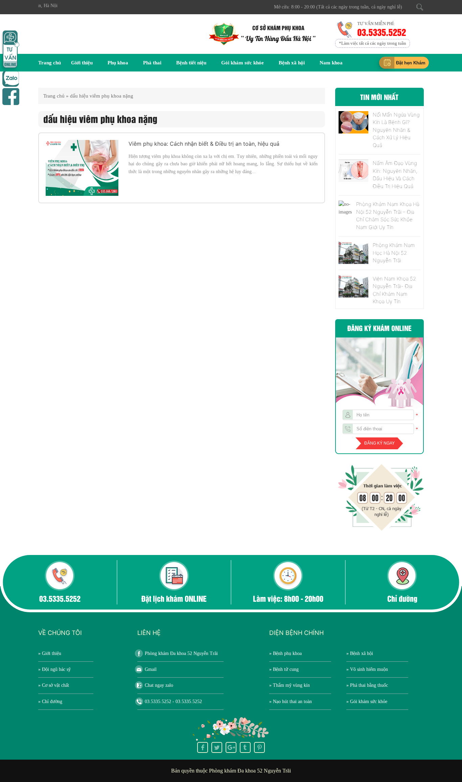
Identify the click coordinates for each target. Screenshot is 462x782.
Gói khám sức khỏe (242, 62)
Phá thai (152, 62)
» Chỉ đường (50, 701)
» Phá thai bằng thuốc (367, 685)
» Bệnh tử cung (284, 669)
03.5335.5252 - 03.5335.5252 (173, 701)
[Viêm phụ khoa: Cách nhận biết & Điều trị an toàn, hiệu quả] (82, 168)
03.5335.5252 (380, 31)
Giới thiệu (82, 62)
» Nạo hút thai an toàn (290, 701)
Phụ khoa (118, 62)
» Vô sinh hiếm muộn (367, 669)
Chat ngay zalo (159, 685)
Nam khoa (331, 62)
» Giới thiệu (49, 653)
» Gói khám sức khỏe (366, 701)
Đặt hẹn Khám (410, 62)
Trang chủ (49, 62)
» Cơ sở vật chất (53, 685)
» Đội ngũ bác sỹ (54, 669)
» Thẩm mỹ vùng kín (289, 685)
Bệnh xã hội (292, 62)
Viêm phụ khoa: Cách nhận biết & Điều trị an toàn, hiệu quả (204, 143)
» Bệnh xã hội (359, 653)
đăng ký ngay (379, 443)
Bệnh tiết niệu (191, 62)
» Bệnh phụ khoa (285, 653)
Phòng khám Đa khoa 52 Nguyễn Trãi (181, 653)
